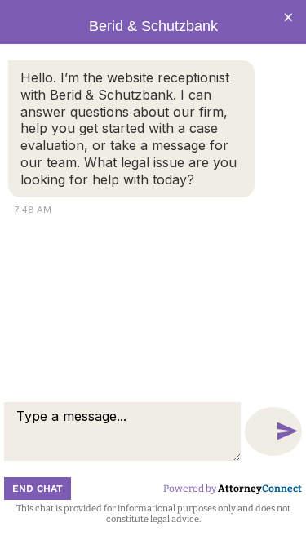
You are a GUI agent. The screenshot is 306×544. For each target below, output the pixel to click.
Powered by (232, 488)
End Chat (37, 488)
